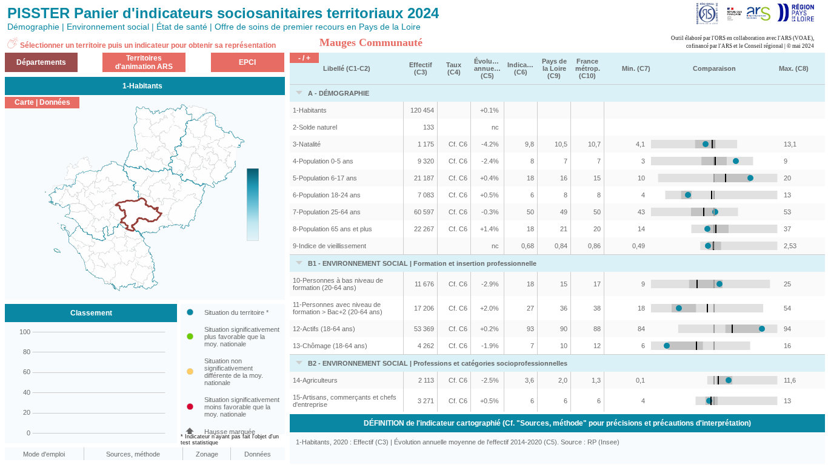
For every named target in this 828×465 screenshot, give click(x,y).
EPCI (247, 62)
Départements (41, 62)
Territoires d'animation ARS (144, 62)
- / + (304, 58)
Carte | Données (42, 102)
